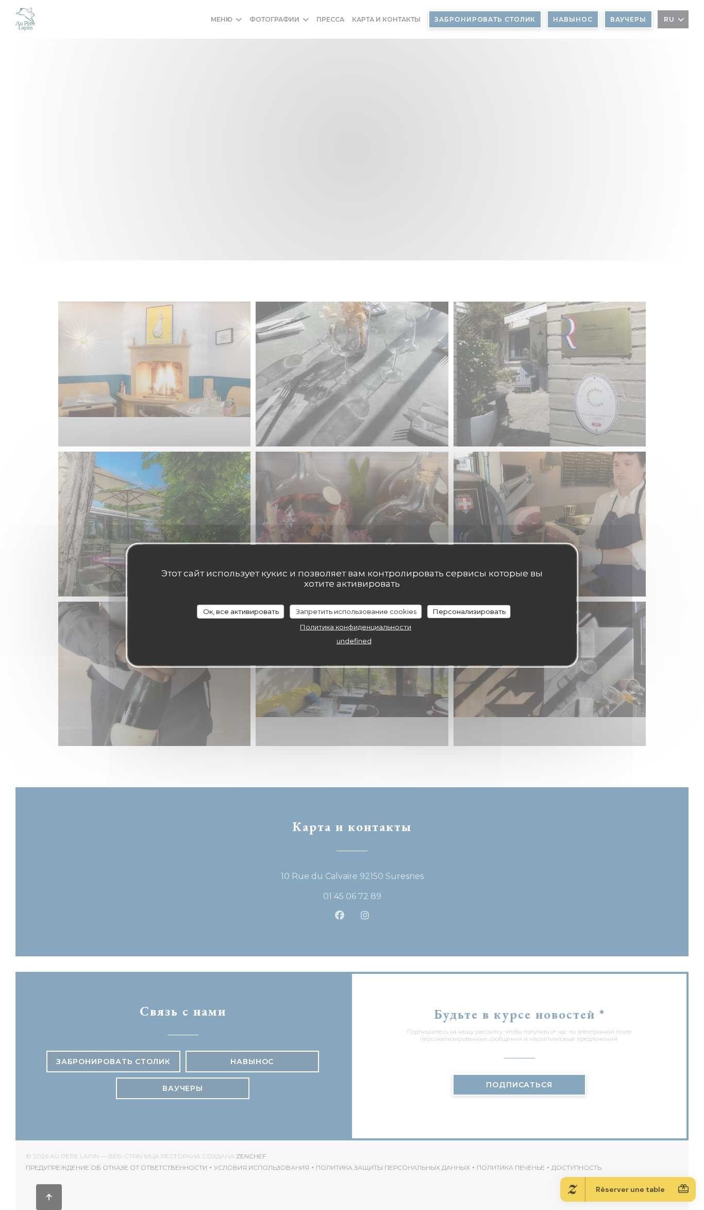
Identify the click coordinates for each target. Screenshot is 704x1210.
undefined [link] (354, 641)
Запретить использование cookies (356, 611)
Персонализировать (469, 611)
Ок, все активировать (241, 611)
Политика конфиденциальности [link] (355, 627)
